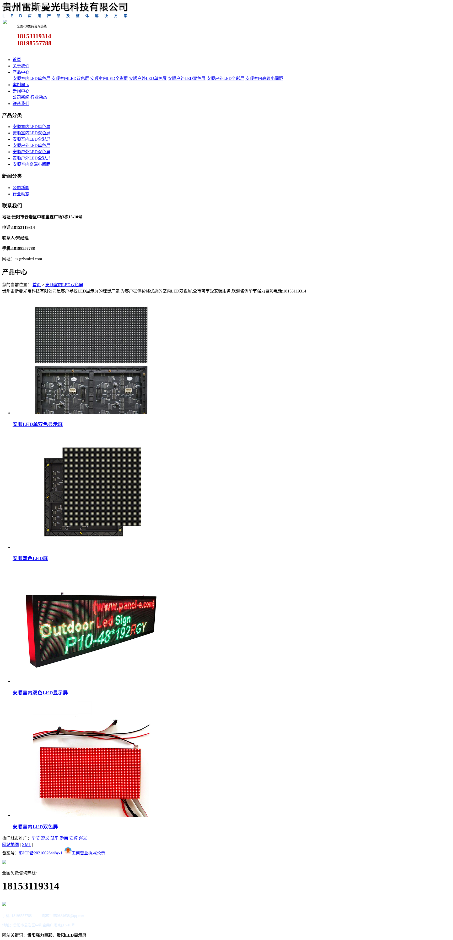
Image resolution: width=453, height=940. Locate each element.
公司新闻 (21, 97)
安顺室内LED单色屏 (31, 78)
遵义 (45, 838)
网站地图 (10, 844)
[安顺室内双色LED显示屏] (91, 681)
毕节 (35, 838)
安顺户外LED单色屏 (148, 78)
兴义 (83, 838)
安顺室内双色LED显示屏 (40, 692)
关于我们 (21, 66)
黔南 (64, 838)
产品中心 (21, 72)
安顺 (73, 838)
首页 (17, 59)
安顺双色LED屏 (30, 558)
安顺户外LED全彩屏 (225, 78)
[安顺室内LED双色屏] (91, 815)
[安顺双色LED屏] (91, 547)
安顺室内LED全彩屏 (109, 78)
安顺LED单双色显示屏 (38, 424)
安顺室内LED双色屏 (70, 78)
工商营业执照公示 (88, 853)
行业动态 (38, 97)
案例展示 (21, 84)
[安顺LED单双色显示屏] (91, 413)
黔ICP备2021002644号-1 (40, 853)
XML (26, 844)
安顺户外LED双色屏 (187, 78)
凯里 (54, 838)
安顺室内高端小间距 (264, 78)
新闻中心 (21, 91)
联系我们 (21, 103)
